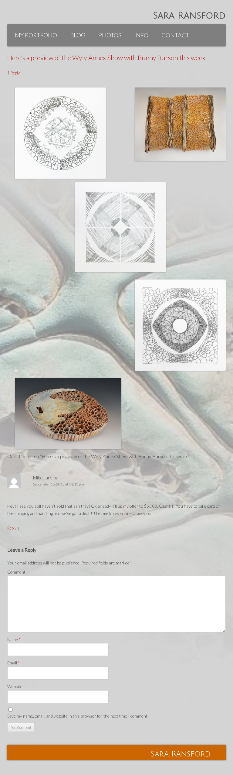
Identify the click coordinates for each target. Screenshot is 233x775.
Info (141, 35)
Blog (77, 35)
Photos (109, 35)
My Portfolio (36, 35)
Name (14, 639)
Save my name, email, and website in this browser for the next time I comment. (77, 715)
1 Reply (13, 72)
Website (14, 686)
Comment (16, 571)
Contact (175, 35)
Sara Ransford (189, 16)
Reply (11, 528)
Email (13, 662)
